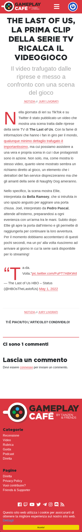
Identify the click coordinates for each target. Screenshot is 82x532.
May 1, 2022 (48, 289)
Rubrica (8, 444)
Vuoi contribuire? (14, 485)
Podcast (8, 454)
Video (7, 440)
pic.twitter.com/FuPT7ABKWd (54, 273)
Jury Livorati (49, 101)
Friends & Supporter (16, 490)
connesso (26, 367)
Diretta (7, 458)
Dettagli (8, 520)
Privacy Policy (12, 480)
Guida (7, 449)
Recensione (11, 435)
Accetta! (41, 527)
